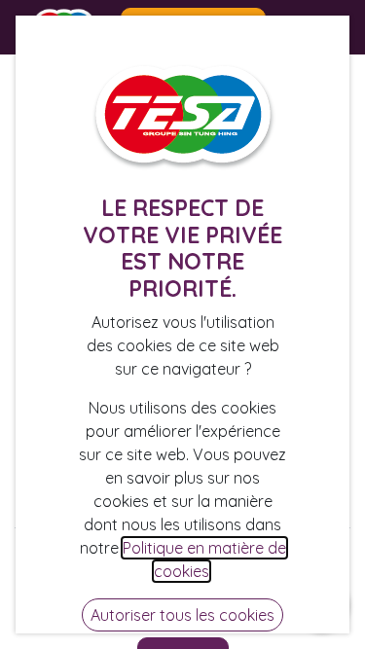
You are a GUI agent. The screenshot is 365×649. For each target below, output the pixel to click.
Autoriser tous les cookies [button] (182, 615)
